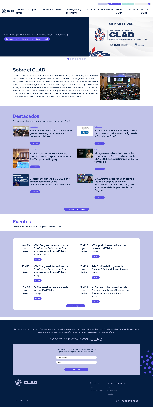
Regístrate (76, 369)
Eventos (109, 387)
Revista (59, 9)
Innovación (132, 9)
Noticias (91, 9)
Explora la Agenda (76, 306)
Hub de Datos (144, 11)
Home (92, 387)
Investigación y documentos (73, 11)
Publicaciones (111, 390)
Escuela (109, 394)
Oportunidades (105, 9)
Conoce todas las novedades (76, 209)
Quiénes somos (20, 11)
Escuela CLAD (120, 11)
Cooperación (46, 9)
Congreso (33, 9)
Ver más (35, 143)
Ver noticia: (10, 41)
